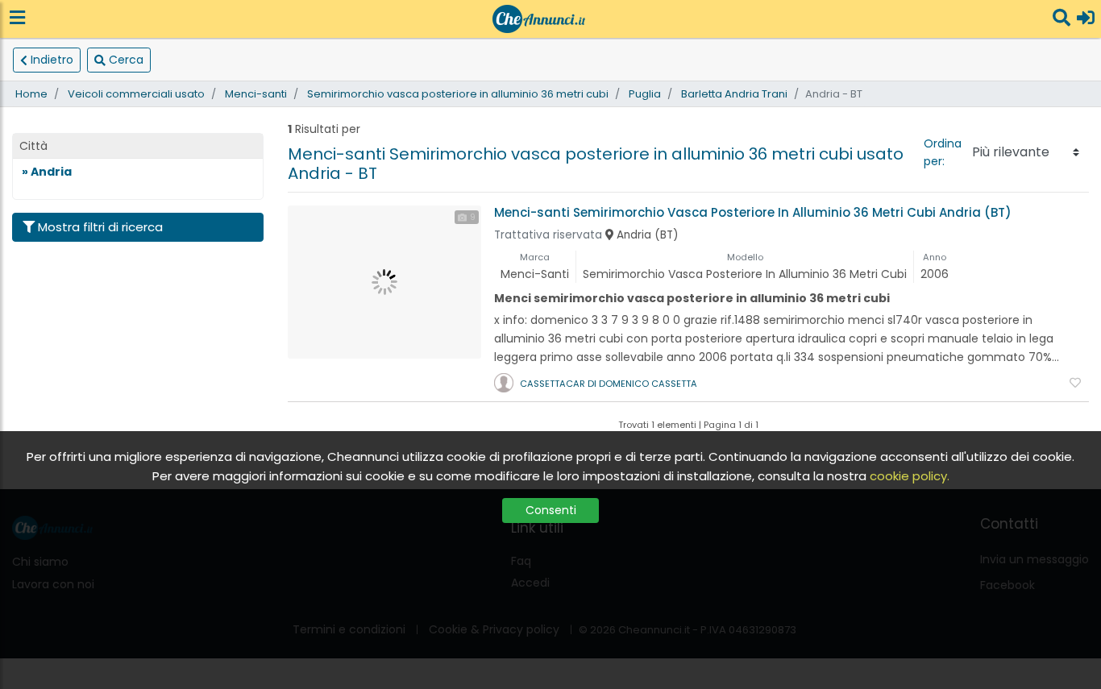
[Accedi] (1086, 19)
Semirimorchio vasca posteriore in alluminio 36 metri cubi (458, 94)
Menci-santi (256, 94)
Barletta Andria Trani (734, 94)
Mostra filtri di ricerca (100, 226)
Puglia (645, 94)
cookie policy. (909, 475)
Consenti (551, 510)
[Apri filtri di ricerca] (1061, 19)
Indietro (52, 60)
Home (31, 94)
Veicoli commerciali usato (136, 94)
